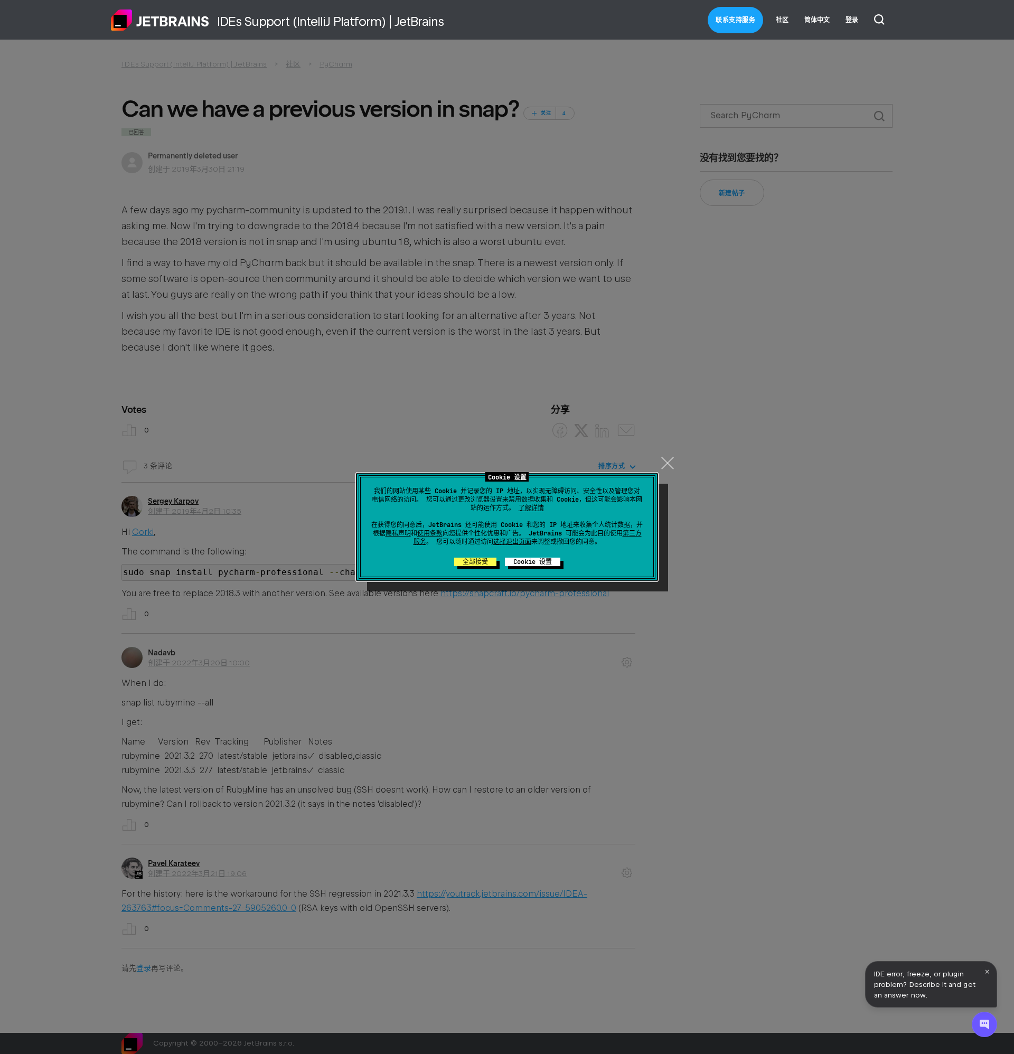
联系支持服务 (735, 20)
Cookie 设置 (532, 562)
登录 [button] (852, 20)
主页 (160, 20)
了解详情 (531, 508)
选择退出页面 (512, 542)
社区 (782, 20)
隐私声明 (398, 533)
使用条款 (430, 533)
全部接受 (475, 562)
